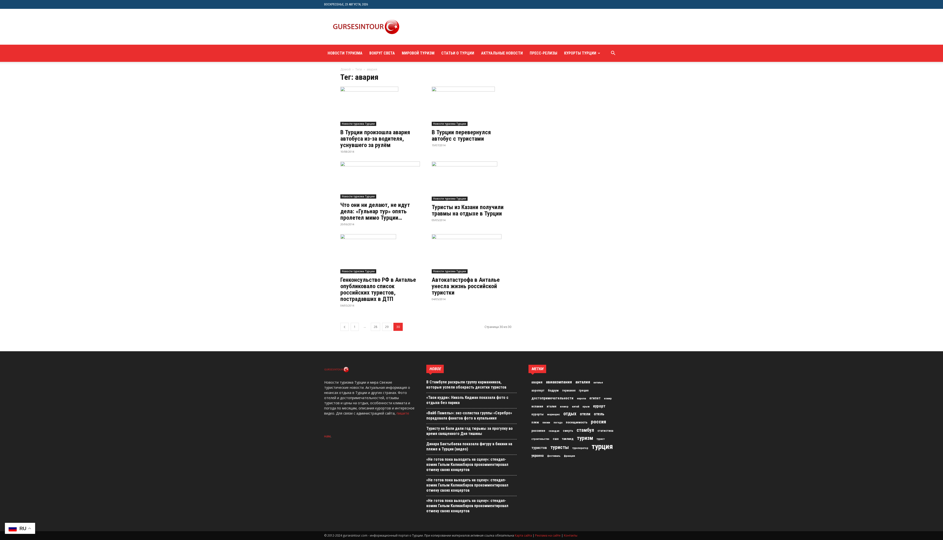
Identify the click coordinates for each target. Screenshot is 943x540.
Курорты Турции (580, 53)
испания (537, 406)
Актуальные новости (502, 53)
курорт (599, 406)
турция (602, 446)
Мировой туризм (418, 53)
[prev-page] (344, 327)
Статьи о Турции (457, 53)
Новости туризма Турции (358, 123)
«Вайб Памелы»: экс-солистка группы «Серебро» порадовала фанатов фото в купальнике (469, 415)
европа (581, 398)
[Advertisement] (497, 27)
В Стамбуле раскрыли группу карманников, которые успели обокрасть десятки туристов (466, 385)
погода (558, 422)
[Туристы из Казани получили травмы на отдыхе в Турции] (471, 181)
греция (583, 390)
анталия (582, 381)
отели (585, 413)
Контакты (570, 535)
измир (608, 398)
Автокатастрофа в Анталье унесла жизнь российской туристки (466, 286)
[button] (613, 53)
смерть (568, 430)
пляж (535, 422)
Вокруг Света (382, 53)
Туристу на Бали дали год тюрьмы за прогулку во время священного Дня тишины (469, 431)
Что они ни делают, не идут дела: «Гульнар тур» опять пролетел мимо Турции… (375, 211)
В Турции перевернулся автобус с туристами (461, 135)
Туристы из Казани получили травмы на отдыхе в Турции (468, 210)
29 (386, 327)
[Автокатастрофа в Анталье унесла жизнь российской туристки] (471, 253)
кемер (564, 406)
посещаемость (576, 422)
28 (375, 327)
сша (555, 439)
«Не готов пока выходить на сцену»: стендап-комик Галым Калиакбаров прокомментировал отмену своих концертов (467, 464)
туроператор (580, 448)
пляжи (546, 422)
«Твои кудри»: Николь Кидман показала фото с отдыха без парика (467, 400)
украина (537, 456)
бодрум (553, 390)
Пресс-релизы (543, 53)
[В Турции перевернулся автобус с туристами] (471, 106)
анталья (598, 382)
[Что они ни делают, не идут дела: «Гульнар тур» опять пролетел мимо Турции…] (380, 180)
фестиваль (553, 456)
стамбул (585, 430)
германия (568, 390)
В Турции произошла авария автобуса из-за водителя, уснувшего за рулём (375, 138)
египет (595, 398)
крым (586, 406)
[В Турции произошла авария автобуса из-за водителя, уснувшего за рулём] (380, 106)
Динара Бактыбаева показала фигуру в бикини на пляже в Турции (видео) (469, 446)
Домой (345, 69)
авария (536, 382)
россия (598, 421)
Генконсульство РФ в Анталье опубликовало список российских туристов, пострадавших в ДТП (378, 289)
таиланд (567, 439)
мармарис (553, 414)
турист (600, 439)
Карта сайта (523, 535)
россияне (538, 430)
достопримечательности (552, 398)
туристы (559, 447)
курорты (537, 414)
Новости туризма (345, 53)
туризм (585, 438)
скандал (554, 430)
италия (551, 406)
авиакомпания (559, 381)
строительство (540, 439)
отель (599, 413)
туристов (539, 448)
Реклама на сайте (548, 535)
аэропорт (537, 390)
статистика (605, 430)
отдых (569, 413)
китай (575, 406)
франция (569, 456)
